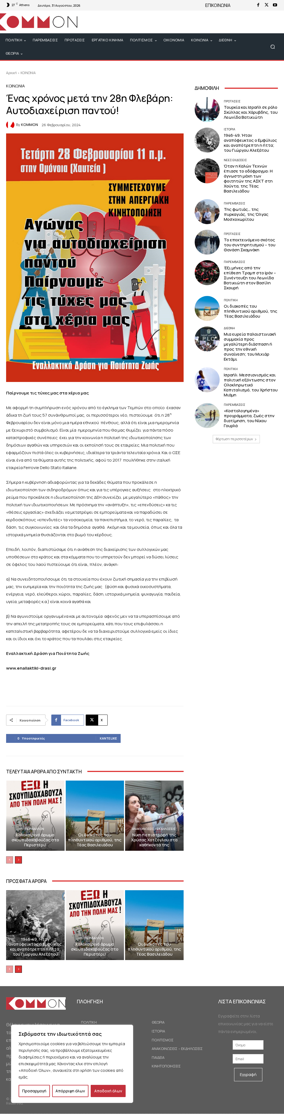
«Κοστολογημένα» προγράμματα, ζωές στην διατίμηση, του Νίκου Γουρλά (249, 418)
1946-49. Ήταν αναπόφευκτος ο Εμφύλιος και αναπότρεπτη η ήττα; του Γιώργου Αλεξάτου (35, 946)
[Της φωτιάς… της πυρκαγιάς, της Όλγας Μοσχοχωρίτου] (207, 211)
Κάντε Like (108, 738)
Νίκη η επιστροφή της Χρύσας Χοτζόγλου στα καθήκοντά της (154, 840)
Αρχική (11, 72)
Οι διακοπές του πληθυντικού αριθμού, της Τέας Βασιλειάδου (94, 840)
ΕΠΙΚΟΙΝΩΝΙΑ (217, 5)
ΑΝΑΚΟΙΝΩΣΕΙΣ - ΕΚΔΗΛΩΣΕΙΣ (154, 828)
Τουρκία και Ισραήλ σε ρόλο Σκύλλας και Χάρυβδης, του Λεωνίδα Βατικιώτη (251, 112)
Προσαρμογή (34, 1090)
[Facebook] (258, 5)
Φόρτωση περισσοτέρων (234, 439)
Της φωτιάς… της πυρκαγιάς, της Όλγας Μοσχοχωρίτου (246, 214)
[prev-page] (9, 860)
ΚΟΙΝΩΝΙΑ (28, 72)
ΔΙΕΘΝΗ (229, 328)
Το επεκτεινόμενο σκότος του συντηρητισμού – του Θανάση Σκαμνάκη (249, 245)
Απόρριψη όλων (70, 1090)
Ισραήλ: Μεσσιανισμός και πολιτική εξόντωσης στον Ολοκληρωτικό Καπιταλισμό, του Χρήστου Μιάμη (251, 385)
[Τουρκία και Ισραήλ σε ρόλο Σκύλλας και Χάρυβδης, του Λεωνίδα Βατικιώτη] (207, 109)
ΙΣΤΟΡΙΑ (34, 933)
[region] (72, 1064)
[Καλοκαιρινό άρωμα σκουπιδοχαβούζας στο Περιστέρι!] (35, 816)
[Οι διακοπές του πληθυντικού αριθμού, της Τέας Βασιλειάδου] (95, 816)
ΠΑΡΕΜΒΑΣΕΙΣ (234, 203)
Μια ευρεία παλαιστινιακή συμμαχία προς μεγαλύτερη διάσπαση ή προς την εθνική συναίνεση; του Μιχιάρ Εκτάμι (250, 346)
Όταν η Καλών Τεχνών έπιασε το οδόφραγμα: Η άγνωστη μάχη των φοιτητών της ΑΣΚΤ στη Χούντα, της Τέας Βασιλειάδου (248, 178)
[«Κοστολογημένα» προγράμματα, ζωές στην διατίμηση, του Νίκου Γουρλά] (207, 415)
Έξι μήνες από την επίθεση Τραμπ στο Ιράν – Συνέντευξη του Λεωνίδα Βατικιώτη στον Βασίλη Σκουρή (250, 278)
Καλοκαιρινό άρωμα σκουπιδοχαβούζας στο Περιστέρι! (35, 840)
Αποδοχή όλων (108, 1090)
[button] (272, 46)
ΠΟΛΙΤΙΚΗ (94, 828)
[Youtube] (275, 5)
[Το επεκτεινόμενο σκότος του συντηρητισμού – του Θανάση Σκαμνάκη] (207, 242)
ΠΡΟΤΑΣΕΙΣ (232, 101)
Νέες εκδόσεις (235, 159)
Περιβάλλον (34, 828)
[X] (266, 5)
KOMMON (29, 124)
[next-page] (18, 860)
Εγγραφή (248, 1074)
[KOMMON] (11, 125)
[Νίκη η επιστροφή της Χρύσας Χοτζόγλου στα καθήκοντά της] (154, 816)
